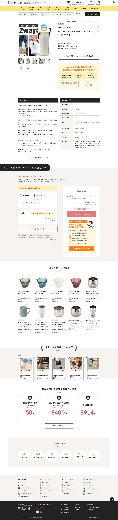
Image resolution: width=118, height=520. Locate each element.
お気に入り (98, 4)
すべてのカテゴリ (45, 496)
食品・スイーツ (46, 488)
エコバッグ (23, 479)
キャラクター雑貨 (90, 494)
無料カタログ (91, 4)
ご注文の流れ (64, 505)
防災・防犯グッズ (68, 485)
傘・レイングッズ (46, 491)
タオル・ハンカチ (90, 488)
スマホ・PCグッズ (46, 485)
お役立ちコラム (90, 505)
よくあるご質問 (65, 512)
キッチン (23, 482)
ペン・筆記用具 (24, 491)
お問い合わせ (41, 235)
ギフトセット (67, 482)
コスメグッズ (89, 485)
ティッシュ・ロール (69, 488)
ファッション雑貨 (25, 488)
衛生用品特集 (67, 494)
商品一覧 (74, 21)
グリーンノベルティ (68, 479)
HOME (68, 21)
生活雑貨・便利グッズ (26, 494)
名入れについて (65, 507)
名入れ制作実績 (65, 509)
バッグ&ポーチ (45, 494)
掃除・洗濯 (45, 482)
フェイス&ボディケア (26, 485)
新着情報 (77, 509)
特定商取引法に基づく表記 (36, 517)
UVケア (87, 491)
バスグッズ (88, 482)
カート (114, 4)
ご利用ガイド (53, 239)
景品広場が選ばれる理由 (92, 507)
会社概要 (77, 505)
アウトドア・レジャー (91, 479)
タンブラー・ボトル (47, 479)
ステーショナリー (68, 491)
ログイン (107, 4)
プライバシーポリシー (23, 517)
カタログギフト (24, 496)
